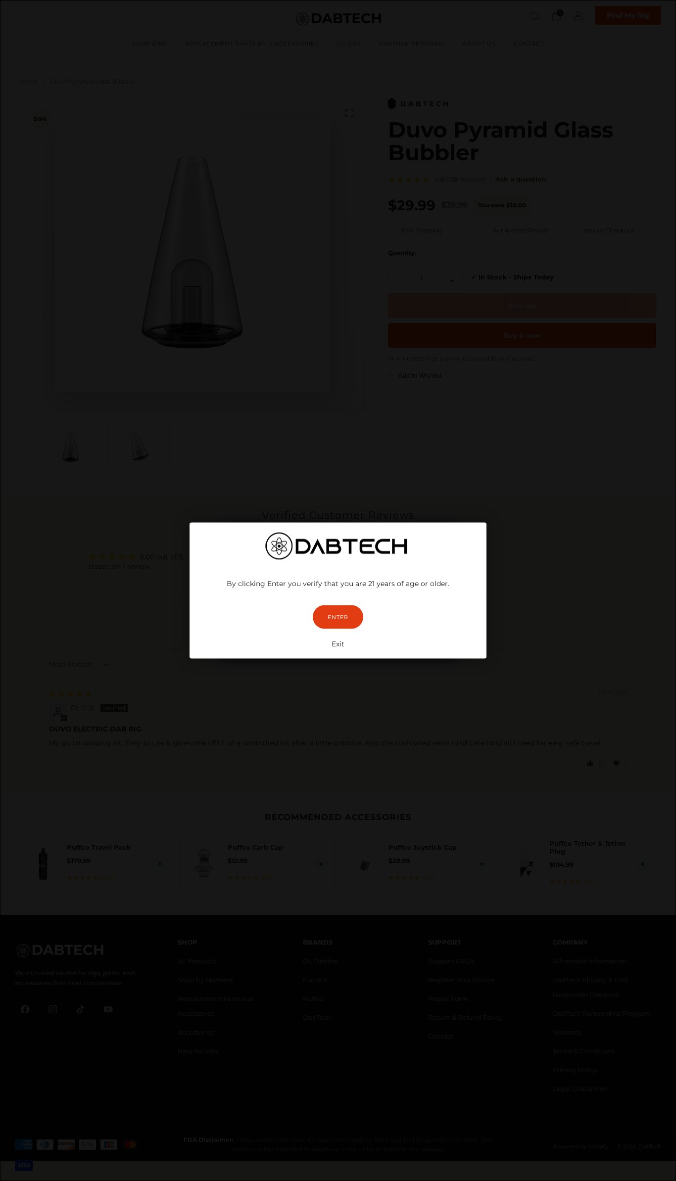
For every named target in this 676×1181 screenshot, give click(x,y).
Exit (338, 643)
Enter (338, 617)
